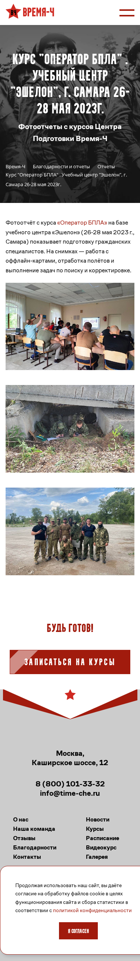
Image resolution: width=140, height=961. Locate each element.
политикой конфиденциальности (92, 910)
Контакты (27, 857)
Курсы (95, 829)
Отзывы (24, 838)
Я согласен (78, 932)
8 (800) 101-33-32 (70, 784)
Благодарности (34, 847)
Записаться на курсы (69, 663)
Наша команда (34, 829)
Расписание (102, 838)
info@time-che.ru (70, 793)
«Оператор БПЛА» (82, 222)
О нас (20, 819)
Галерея (97, 857)
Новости (97, 819)
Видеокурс (101, 847)
